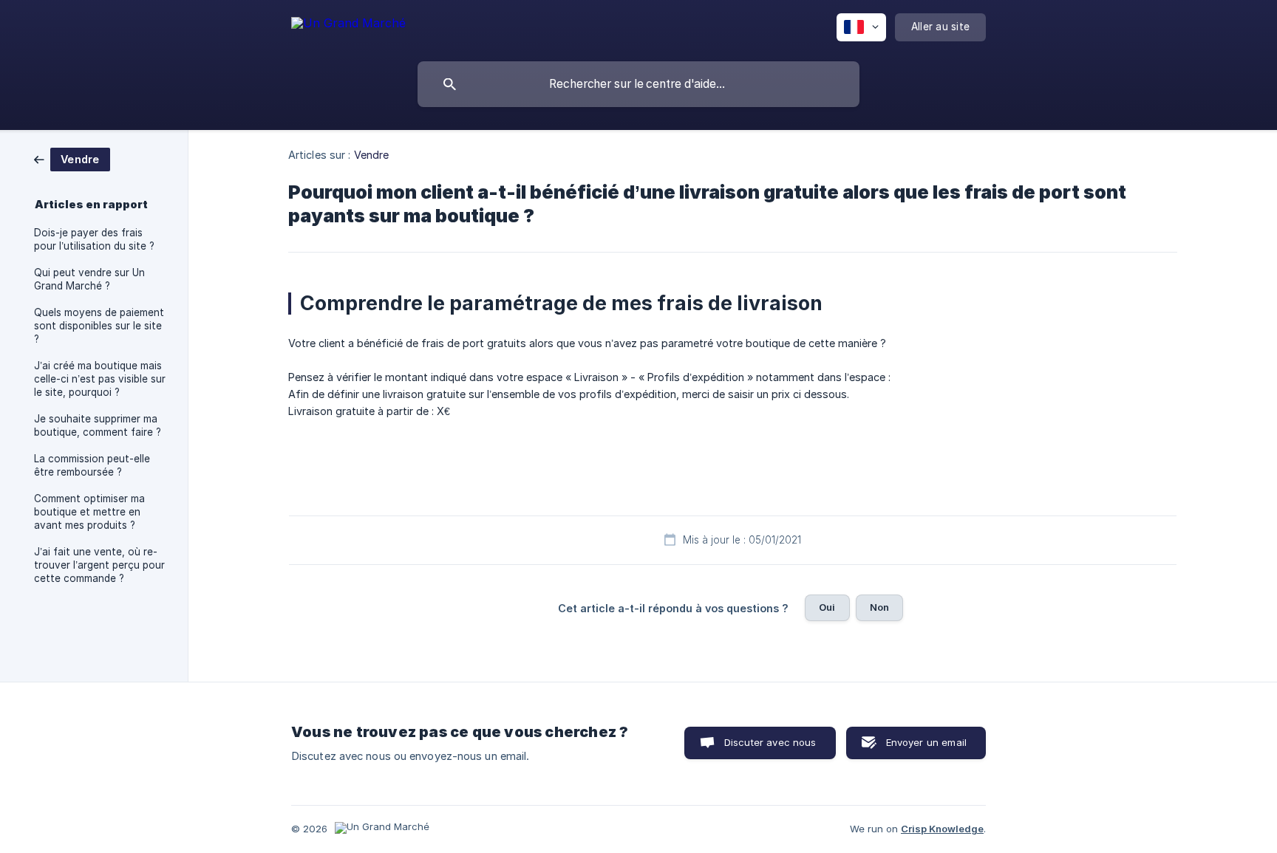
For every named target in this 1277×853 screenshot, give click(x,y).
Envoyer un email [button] (926, 742)
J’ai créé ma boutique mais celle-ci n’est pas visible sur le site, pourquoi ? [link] (100, 379)
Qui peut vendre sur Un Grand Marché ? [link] (89, 279)
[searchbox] (638, 84)
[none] (348, 25)
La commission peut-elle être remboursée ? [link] (92, 465)
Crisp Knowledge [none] (942, 829)
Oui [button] (827, 607)
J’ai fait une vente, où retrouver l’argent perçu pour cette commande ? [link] (99, 565)
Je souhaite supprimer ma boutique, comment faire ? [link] (97, 425)
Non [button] (879, 607)
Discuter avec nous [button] (770, 742)
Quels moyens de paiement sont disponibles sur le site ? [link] (99, 325)
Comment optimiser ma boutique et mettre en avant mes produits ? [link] (89, 512)
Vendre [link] (371, 154)
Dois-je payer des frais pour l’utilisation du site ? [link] (94, 239)
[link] (72, 158)
